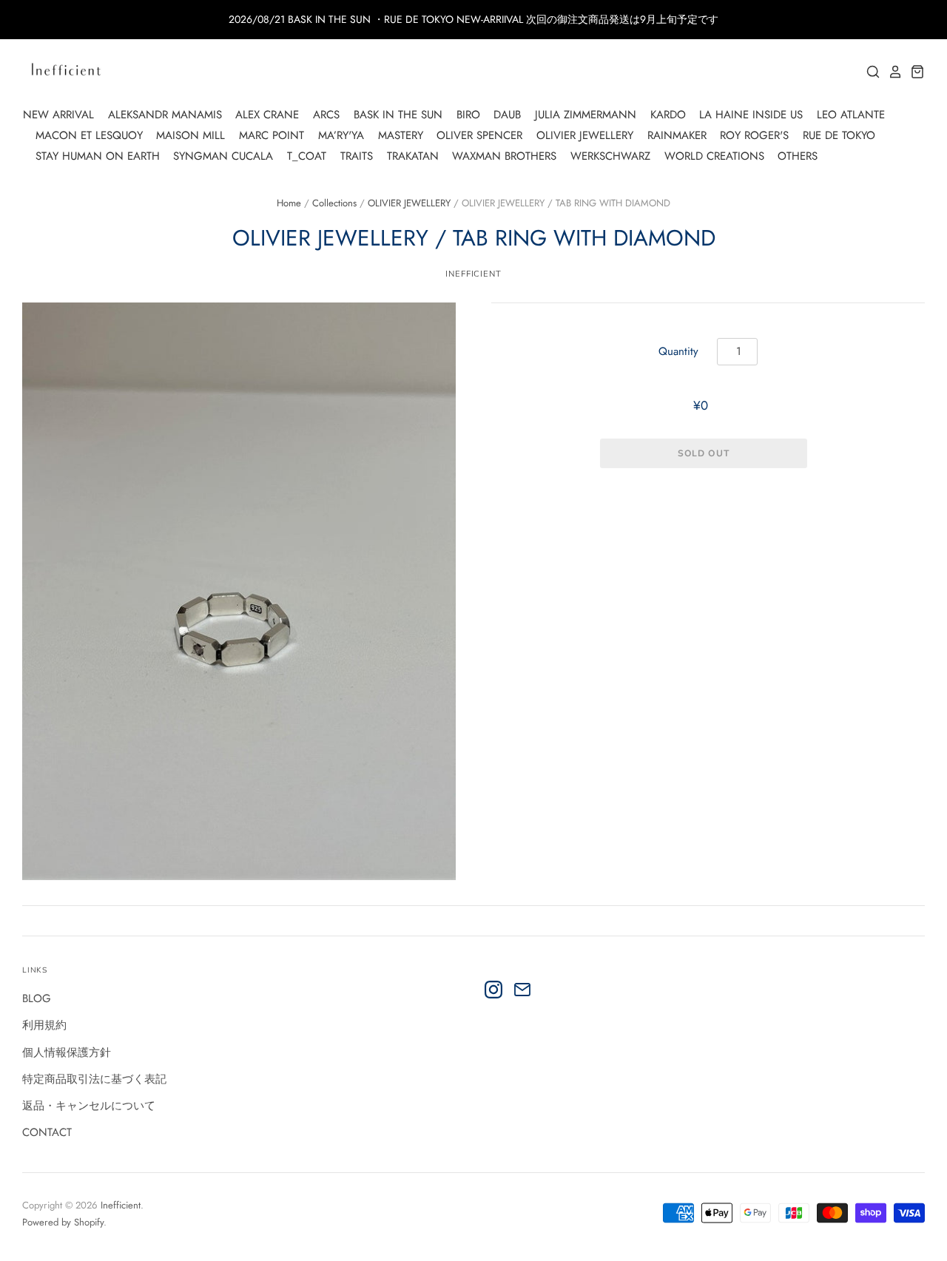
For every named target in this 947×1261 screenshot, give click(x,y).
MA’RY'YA (341, 135)
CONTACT (47, 1132)
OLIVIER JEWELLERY (584, 135)
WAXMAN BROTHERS (504, 156)
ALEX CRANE (267, 115)
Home (289, 203)
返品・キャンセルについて (88, 1106)
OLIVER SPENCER (479, 135)
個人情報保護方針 (66, 1052)
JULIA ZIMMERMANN (585, 115)
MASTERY (400, 135)
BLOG (36, 998)
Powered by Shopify (63, 1222)
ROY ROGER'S (754, 135)
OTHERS (798, 156)
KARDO (668, 115)
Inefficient (121, 1205)
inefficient (473, 273)
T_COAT (306, 156)
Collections (334, 203)
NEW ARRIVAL (58, 115)
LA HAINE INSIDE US (751, 115)
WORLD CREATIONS (714, 156)
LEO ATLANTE (851, 115)
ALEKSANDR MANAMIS (165, 115)
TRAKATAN (413, 156)
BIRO (468, 115)
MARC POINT (271, 135)
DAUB (507, 115)
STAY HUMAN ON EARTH (98, 156)
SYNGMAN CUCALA (223, 156)
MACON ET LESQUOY (89, 135)
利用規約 (44, 1025)
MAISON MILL (190, 135)
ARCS (326, 115)
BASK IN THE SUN (398, 115)
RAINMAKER (677, 135)
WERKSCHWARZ (610, 156)
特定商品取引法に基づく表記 (94, 1079)
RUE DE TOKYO (839, 135)
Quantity (678, 351)
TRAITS (356, 156)
